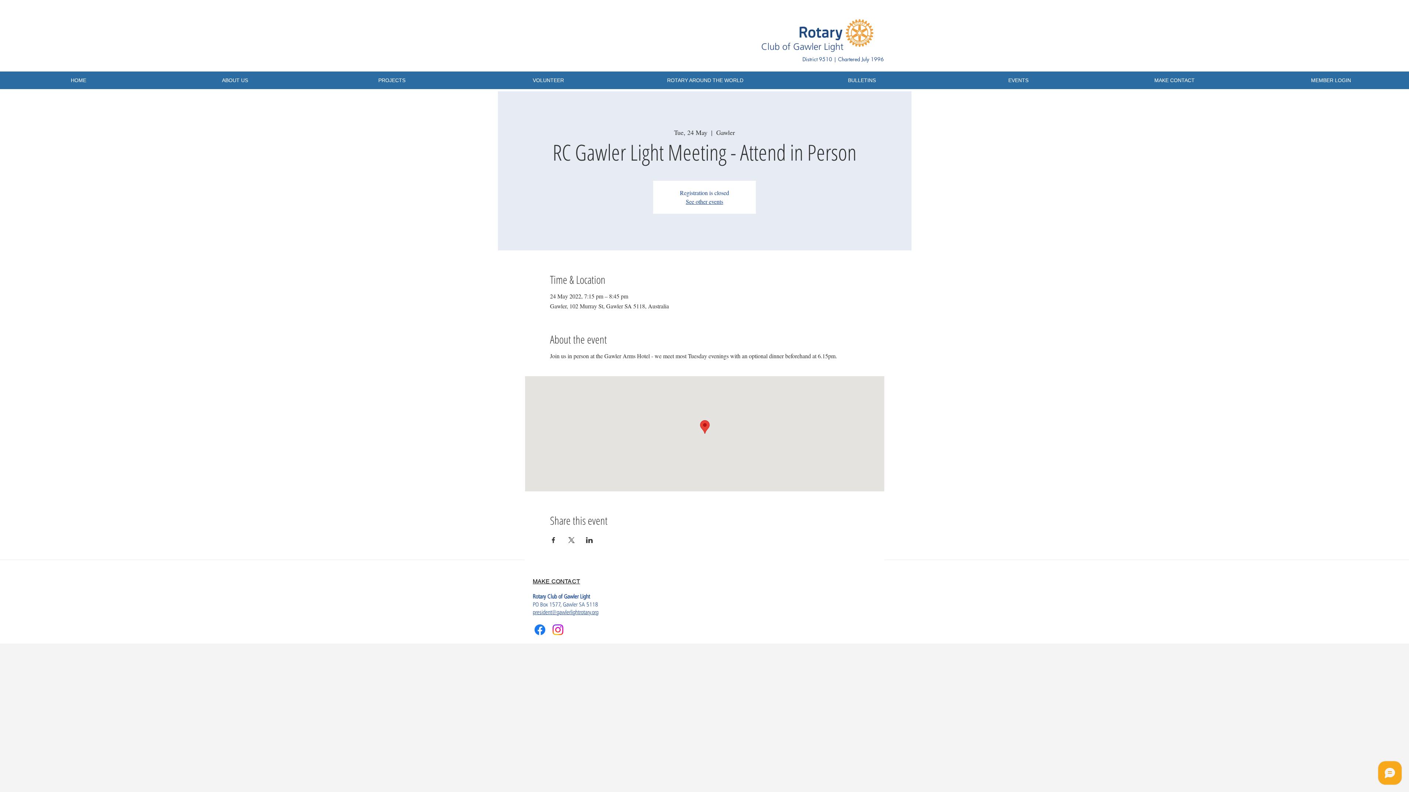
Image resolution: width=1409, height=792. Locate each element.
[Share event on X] (571, 540)
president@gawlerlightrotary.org (565, 612)
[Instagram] (558, 630)
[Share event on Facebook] (553, 540)
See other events (704, 201)
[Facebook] (540, 630)
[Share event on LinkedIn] (589, 540)
